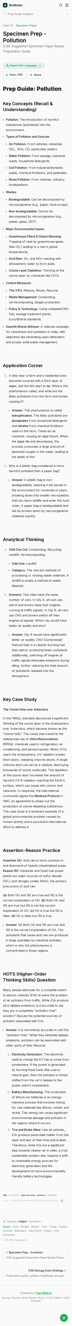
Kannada (7, 1230)
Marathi (35, 1226)
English (7, 1226)
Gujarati (63, 1226)
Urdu (56, 1230)
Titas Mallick (43, 1293)
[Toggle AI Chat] (64, 1318)
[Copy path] (62, 1200)
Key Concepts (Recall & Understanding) (28, 106)
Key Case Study (20, 699)
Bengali (25, 1226)
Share (37, 74)
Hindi (15, 1226)
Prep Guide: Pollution (32, 89)
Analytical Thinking (23, 539)
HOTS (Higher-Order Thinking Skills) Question (29, 977)
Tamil (44, 1226)
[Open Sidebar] (67, 5)
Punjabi (48, 1230)
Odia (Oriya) (34, 1230)
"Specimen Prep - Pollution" (33, 1195)
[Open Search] (61, 5)
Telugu (53, 1226)
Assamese (9, 1234)
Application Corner (23, 365)
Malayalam (20, 1230)
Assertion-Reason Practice (31, 850)
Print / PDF (16, 74)
